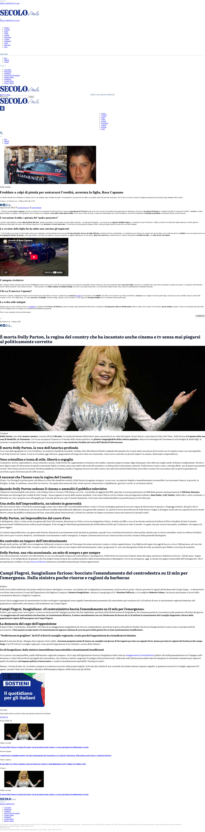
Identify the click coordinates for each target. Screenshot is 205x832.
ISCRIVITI (4, 800)
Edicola (2, 3)
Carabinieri (32, 306)
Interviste (7, 45)
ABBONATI (9, 3)
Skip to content (5, 95)
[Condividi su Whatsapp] (7, 205)
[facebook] (0, 1)
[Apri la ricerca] (1, 134)
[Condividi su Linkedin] (4, 205)
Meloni (6, 60)
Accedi (17, 3)
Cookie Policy (9, 81)
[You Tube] (2, 1)
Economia (7, 37)
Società (6, 35)
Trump (6, 62)
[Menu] (1, 105)
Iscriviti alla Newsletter (12, 75)
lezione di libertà (37, 561)
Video (6, 33)
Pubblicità (7, 79)
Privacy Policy (9, 83)
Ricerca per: (4, 97)
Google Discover (23, 208)
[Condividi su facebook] (1, 205)
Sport (6, 43)
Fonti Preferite (36, 208)
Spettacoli (7, 41)
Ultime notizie (9, 77)
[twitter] (5, 1)
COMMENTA (200, 316)
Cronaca (7, 30)
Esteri (6, 32)
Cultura (6, 39)
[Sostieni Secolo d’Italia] (22, 789)
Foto (5, 47)
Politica (6, 28)
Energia (103, 127)
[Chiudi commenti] (1, 318)
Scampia (78, 296)
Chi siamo (7, 70)
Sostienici (7, 73)
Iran (5, 58)
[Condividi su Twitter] (9, 205)
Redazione (7, 71)
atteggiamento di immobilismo (139, 738)
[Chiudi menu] (1, 19)
